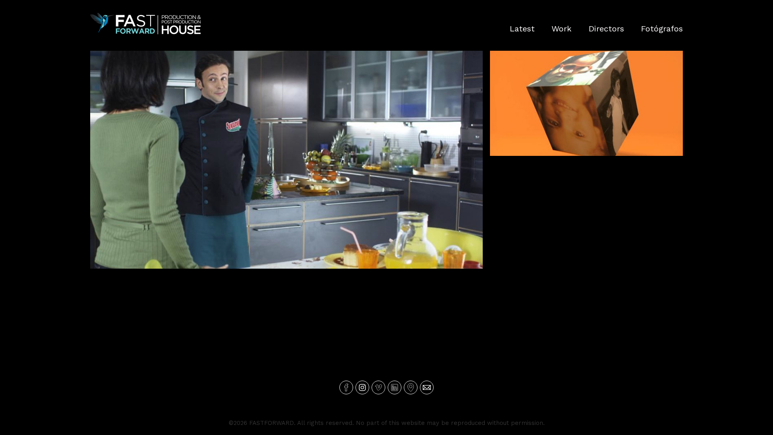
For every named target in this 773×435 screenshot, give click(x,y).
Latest (522, 28)
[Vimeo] (378, 387)
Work (561, 28)
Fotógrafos (662, 28)
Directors (606, 28)
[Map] (411, 387)
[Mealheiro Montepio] (586, 103)
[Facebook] (346, 387)
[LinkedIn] (394, 387)
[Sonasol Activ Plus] (286, 160)
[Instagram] (362, 387)
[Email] (427, 387)
